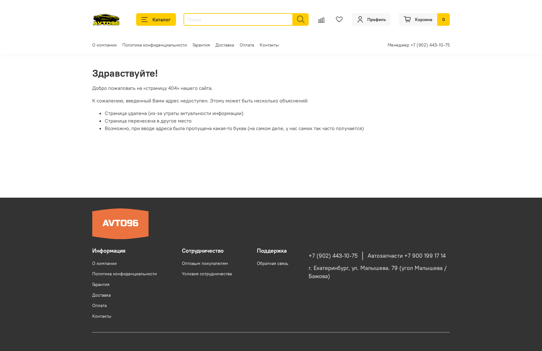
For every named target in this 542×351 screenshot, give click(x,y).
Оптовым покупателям (205, 263)
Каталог (161, 19)
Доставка (224, 45)
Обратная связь (272, 263)
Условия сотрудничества (207, 274)
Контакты (269, 45)
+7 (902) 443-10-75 (333, 255)
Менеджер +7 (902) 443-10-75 (419, 45)
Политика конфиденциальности (154, 45)
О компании (104, 45)
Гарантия (201, 45)
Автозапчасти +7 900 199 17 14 (407, 255)
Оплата (247, 45)
